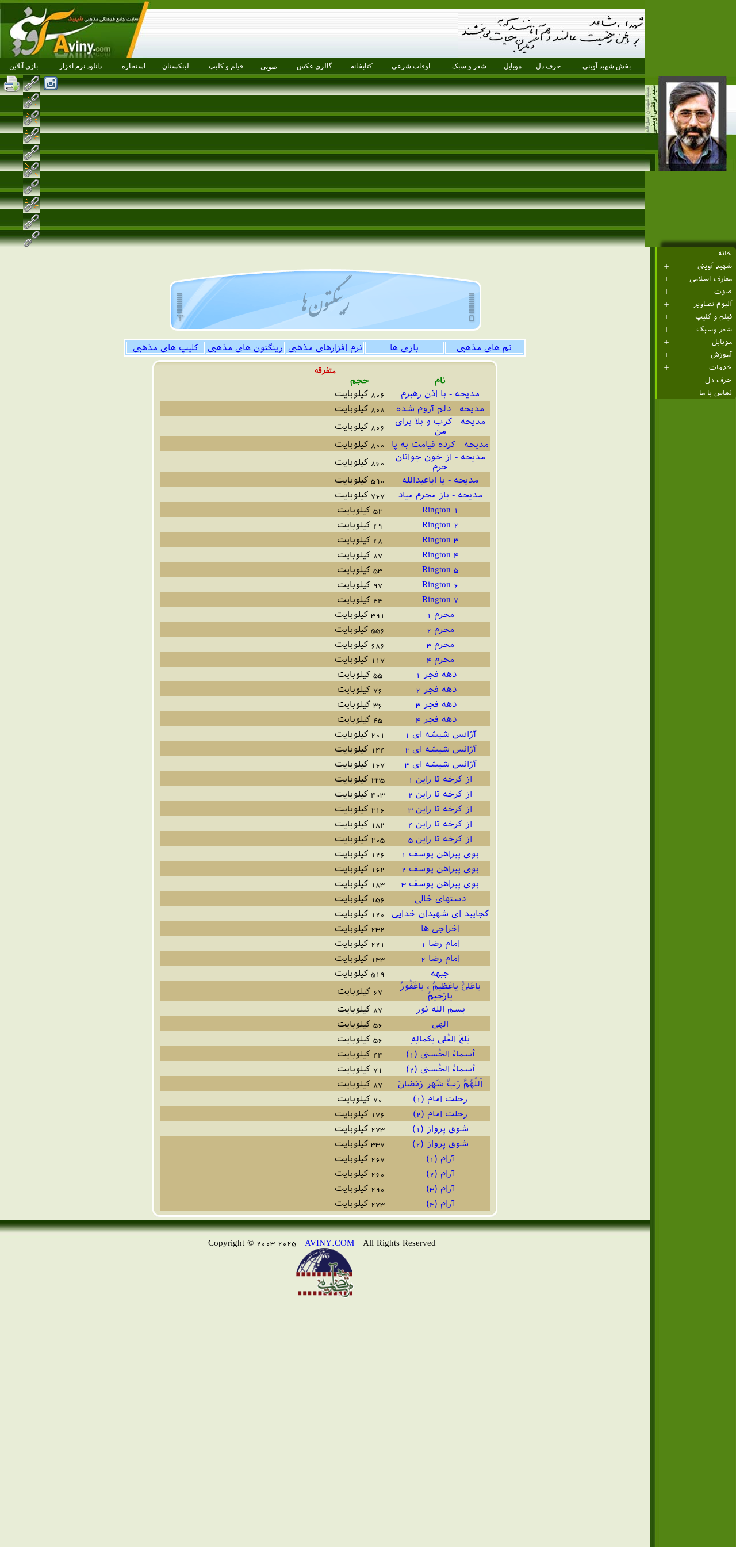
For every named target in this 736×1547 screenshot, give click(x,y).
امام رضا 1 (440, 943)
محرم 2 (440, 629)
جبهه (440, 973)
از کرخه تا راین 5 (440, 839)
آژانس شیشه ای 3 (440, 764)
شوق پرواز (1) (440, 1129)
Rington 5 (440, 569)
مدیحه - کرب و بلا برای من (440, 426)
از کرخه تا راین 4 (440, 824)
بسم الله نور (440, 1009)
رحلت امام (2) (440, 1114)
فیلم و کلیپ (713, 317)
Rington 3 (440, 539)
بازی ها (404, 348)
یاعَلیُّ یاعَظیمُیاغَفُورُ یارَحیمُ (440, 991)
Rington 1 (440, 509)
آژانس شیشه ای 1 (440, 734)
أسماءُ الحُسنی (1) (440, 1054)
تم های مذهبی (484, 348)
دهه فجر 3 (440, 704)
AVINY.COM (329, 1242)
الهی (440, 1024)
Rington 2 (440, 524)
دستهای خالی (440, 898)
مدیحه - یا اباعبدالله (440, 480)
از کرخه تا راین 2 (440, 794)
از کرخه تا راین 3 (440, 809)
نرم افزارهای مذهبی (325, 348)
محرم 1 (440, 614)
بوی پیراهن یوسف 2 (440, 869)
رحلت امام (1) (440, 1099)
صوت (723, 292)
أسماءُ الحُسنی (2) (440, 1069)
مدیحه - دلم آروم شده (440, 408)
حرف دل (718, 380)
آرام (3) (440, 1188)
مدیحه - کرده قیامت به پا (440, 444)
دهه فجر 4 (440, 719)
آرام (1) (440, 1158)
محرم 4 (440, 659)
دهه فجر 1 (440, 674)
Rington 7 (440, 599)
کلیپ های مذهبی (165, 348)
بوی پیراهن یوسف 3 (440, 884)
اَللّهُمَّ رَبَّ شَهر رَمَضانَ (440, 1084)
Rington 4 (440, 554)
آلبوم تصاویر (712, 304)
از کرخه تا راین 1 (440, 779)
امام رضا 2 (440, 958)
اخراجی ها (440, 928)
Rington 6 (440, 584)
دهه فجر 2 (440, 689)
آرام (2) (440, 1173)
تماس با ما (715, 393)
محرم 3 (440, 644)
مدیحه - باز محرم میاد (440, 495)
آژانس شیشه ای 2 (440, 749)
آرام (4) (440, 1203)
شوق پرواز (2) (440, 1143)
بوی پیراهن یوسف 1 (440, 854)
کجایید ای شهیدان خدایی (440, 913)
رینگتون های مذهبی (245, 348)
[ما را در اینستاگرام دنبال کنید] (50, 83)
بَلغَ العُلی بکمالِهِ (440, 1039)
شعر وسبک (714, 330)
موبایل (722, 342)
